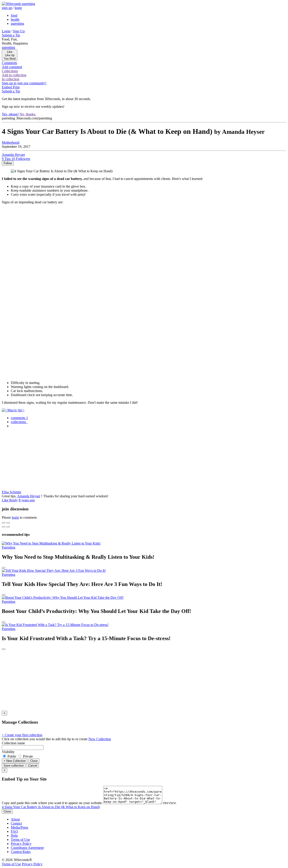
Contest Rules (21, 852)
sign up (7, 8)
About (15, 819)
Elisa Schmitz (11, 492)
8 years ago (27, 500)
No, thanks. (28, 114)
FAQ (14, 831)
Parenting (8, 547)
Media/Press (19, 827)
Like (5, 500)
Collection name (13, 743)
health (15, 19)
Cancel (32, 765)
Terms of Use (20, 839)
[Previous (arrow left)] (3, 526)
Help (14, 835)
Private (27, 756)
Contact (16, 823)
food (14, 15)
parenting (17, 23)
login (18, 8)
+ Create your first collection (22, 735)
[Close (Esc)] (3, 522)
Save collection (14, 765)
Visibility (8, 752)
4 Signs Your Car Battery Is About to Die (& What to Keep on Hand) (51, 807)
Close (34, 761)
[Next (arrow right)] (8, 526)
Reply (13, 500)
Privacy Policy (21, 844)
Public (12, 756)
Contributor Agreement (27, 848)
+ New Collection (15, 761)
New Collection (99, 739)
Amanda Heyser (28, 496)
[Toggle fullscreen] (8, 522)
